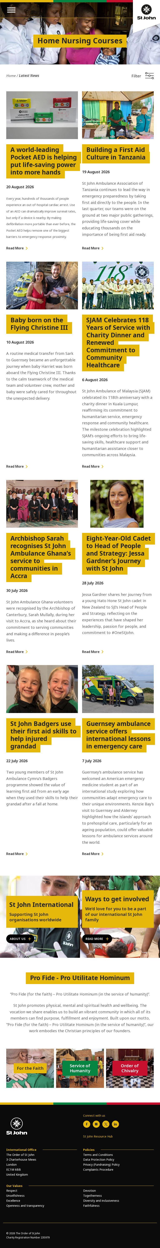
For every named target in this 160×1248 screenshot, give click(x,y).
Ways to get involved (117, 899)
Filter (136, 75)
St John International (41, 904)
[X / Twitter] (105, 1124)
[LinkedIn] (115, 1124)
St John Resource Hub (98, 1136)
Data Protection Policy (98, 1159)
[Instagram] (96, 1124)
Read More (15, 248)
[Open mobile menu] (11, 10)
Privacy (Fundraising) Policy (101, 1164)
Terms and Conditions (98, 1155)
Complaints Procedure (98, 1169)
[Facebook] (86, 1124)
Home (11, 75)
